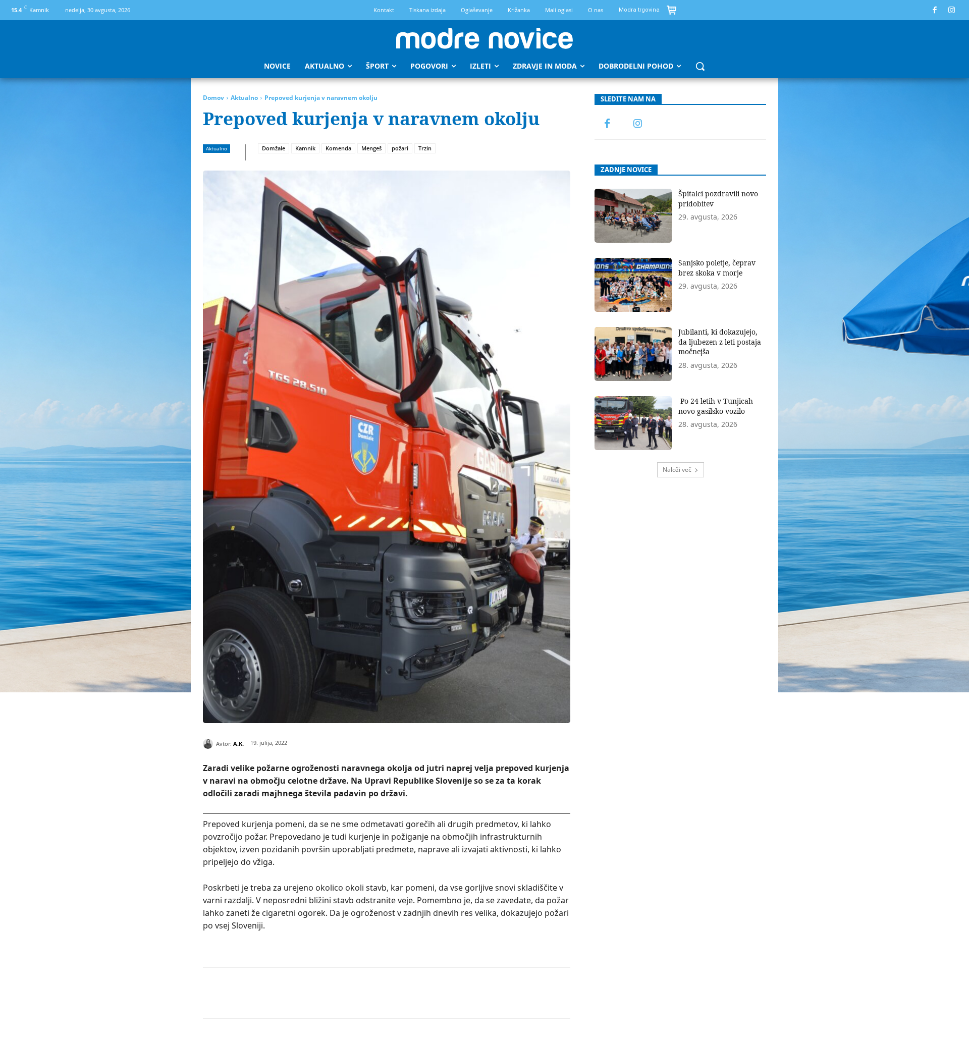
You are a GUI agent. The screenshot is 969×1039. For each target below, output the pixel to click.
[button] (700, 66)
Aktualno (244, 97)
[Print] (406, 993)
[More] (453, 993)
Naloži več (677, 469)
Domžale (273, 148)
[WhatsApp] (337, 993)
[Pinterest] (313, 993)
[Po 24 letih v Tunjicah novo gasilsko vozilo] (633, 423)
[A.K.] (209, 744)
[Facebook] (935, 10)
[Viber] (429, 993)
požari (400, 148)
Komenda (338, 148)
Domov (213, 97)
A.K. (238, 743)
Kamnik (305, 148)
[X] (290, 993)
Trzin (425, 148)
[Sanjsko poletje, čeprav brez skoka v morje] (633, 285)
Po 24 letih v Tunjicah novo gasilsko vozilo (715, 406)
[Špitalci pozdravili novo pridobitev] (633, 216)
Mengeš (371, 148)
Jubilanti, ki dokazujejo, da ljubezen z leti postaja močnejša (719, 341)
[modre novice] (484, 38)
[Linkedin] (360, 993)
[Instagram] (952, 10)
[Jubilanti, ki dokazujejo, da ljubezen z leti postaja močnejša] (633, 354)
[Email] (383, 993)
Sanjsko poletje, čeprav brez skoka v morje (717, 268)
